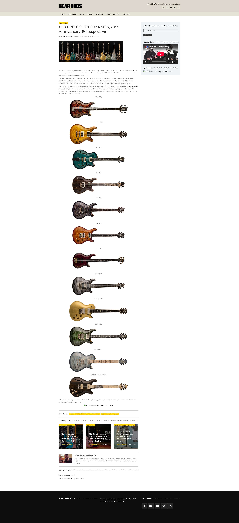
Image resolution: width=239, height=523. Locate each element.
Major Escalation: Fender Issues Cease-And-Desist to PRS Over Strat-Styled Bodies (125, 436)
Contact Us (112, 501)
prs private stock (112, 414)
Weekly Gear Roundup (67, 425)
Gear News (63, 23)
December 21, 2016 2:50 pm (81, 36)
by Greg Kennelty (67, 444)
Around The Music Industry (124, 425)
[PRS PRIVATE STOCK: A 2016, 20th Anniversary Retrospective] (65, 458)
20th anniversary (76, 414)
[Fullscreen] (175, 62)
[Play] (146, 62)
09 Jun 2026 (104, 444)
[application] (160, 54)
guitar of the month (91, 414)
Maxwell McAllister (89, 455)
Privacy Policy (121, 501)
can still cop (133, 73)
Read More (103, 501)
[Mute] (172, 62)
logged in (69, 478)
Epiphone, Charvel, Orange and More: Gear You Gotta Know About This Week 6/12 (71, 437)
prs (102, 414)
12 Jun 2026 (77, 444)
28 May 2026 (132, 444)
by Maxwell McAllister (65, 36)
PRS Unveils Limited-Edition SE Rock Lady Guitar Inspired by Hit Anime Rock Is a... (98, 437)
